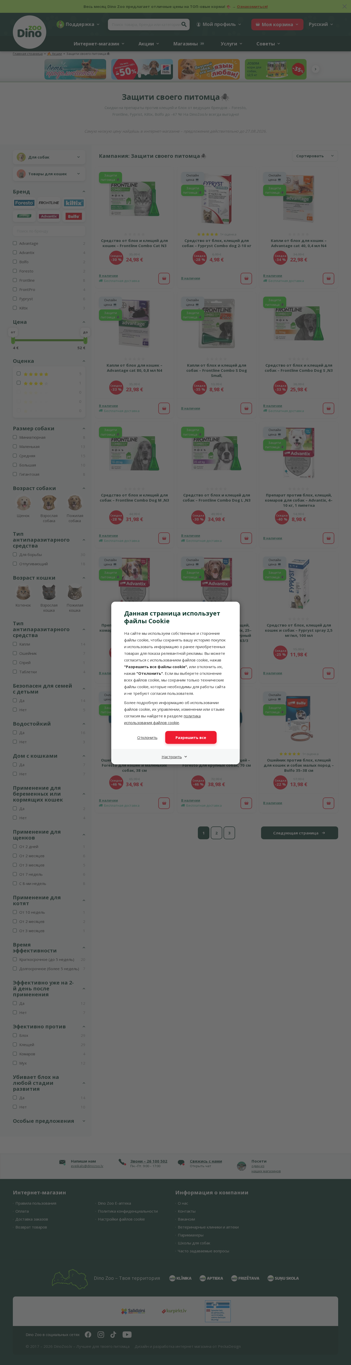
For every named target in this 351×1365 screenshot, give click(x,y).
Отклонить (147, 737)
